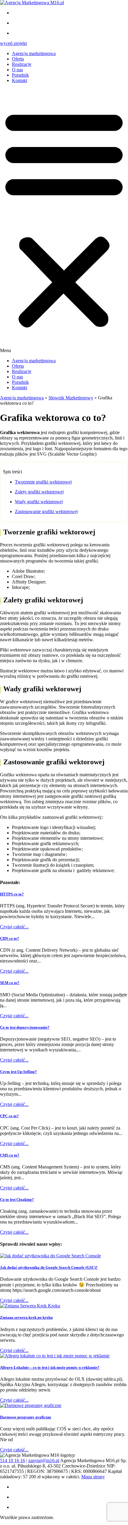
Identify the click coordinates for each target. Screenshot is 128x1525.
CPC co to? (9, 1116)
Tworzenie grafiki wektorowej (43, 481)
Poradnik (20, 75)
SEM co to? (9, 982)
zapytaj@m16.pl (43, 1460)
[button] (64, 220)
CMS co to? (9, 1155)
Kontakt (19, 80)
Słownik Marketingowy (71, 397)
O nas (17, 69)
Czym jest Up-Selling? (18, 1071)
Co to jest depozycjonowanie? (24, 1027)
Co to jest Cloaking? (17, 1199)
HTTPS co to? (12, 894)
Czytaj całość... (14, 926)
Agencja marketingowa (34, 53)
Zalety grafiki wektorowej (39, 491)
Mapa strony (93, 1476)
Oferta (18, 58)
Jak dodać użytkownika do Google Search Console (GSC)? (49, 1267)
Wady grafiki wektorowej (39, 501)
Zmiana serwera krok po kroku (26, 1317)
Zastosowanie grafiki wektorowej (46, 511)
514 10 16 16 (12, 1460)
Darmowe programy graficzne (25, 1417)
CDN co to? (9, 938)
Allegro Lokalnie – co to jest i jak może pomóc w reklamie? (49, 1367)
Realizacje (21, 64)
